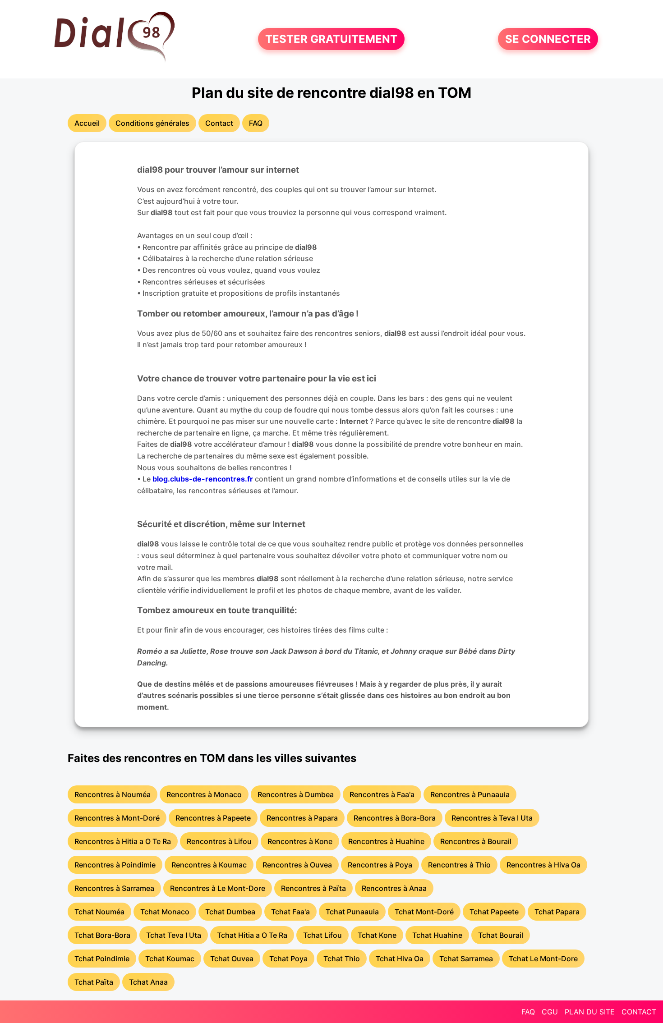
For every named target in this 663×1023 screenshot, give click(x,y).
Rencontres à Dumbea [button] (296, 794)
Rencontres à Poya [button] (380, 864)
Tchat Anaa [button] (148, 981)
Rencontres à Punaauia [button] (470, 794)
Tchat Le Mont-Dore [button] (543, 958)
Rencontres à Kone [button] (299, 841)
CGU (550, 1011)
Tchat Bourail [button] (500, 935)
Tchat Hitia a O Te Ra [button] (252, 935)
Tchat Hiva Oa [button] (400, 958)
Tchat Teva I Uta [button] (173, 935)
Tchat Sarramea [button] (466, 958)
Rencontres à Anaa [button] (394, 888)
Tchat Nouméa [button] (99, 911)
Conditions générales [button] (152, 123)
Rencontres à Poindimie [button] (115, 864)
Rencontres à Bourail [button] (475, 841)
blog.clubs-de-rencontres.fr (202, 478)
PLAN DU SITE (590, 1011)
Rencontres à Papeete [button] (213, 817)
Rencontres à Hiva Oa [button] (543, 864)
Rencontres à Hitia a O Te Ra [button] (122, 841)
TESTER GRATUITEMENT (331, 39)
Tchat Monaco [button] (164, 911)
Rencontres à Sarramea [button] (114, 888)
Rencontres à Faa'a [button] (382, 794)
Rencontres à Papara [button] (302, 817)
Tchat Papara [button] (557, 911)
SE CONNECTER (548, 39)
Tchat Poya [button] (288, 958)
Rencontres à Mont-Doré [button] (117, 817)
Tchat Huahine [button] (437, 935)
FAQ (528, 1011)
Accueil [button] (87, 123)
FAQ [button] (255, 123)
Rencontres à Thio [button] (459, 864)
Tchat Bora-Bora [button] (102, 935)
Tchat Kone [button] (377, 935)
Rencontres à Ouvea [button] (297, 864)
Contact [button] (219, 123)
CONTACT (639, 1011)
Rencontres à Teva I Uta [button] (492, 817)
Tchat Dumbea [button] (230, 911)
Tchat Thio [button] (341, 958)
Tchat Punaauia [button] (352, 911)
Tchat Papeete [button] (494, 911)
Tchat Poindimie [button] (101, 958)
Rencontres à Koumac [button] (209, 864)
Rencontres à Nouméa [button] (112, 794)
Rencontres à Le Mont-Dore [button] (217, 888)
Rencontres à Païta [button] (313, 888)
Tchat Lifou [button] (322, 935)
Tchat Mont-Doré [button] (424, 911)
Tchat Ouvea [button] (231, 958)
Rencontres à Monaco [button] (204, 794)
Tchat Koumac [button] (169, 958)
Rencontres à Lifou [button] (219, 841)
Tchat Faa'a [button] (290, 911)
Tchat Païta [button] (93, 981)
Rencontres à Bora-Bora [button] (395, 817)
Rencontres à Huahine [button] (386, 841)
